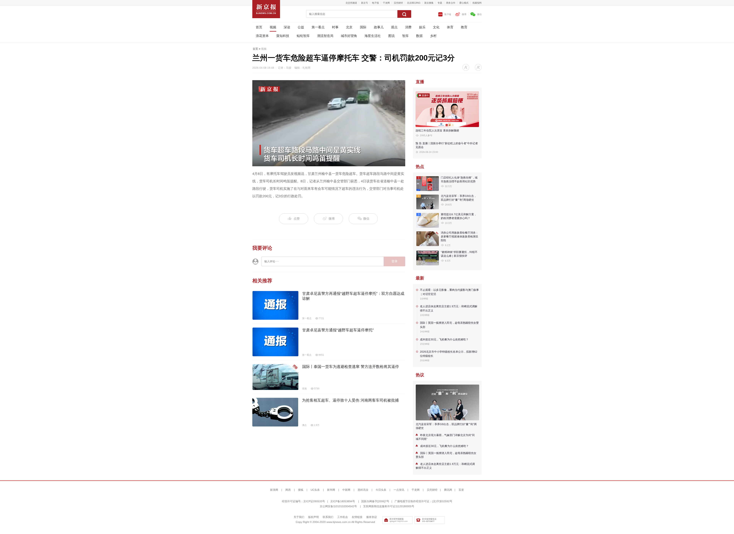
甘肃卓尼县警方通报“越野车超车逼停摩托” (338, 330)
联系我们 (328, 517)
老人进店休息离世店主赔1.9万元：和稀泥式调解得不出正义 (448, 308)
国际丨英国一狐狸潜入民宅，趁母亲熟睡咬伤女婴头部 (449, 325)
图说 (391, 36)
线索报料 (477, 3)
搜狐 (300, 489)
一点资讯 (399, 489)
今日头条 (381, 489)
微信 (479, 14)
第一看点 (318, 27)
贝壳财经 (398, 3)
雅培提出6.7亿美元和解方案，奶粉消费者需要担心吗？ (459, 216)
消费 (408, 27)
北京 (349, 27)
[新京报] (266, 9)
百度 (461, 489)
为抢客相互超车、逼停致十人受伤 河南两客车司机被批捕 (350, 400)
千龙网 (386, 3)
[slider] (325, 163)
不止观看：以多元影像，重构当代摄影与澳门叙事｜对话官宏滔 (449, 292)
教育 (464, 27)
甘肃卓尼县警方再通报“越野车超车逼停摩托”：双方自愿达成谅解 (353, 296)
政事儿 (379, 27)
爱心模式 (463, 3)
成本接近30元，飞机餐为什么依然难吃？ (444, 339)
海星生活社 (373, 36)
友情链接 (357, 517)
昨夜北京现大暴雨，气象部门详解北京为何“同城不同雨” (445, 437)
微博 (464, 14)
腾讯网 (448, 489)
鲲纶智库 (303, 36)
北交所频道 (351, 3)
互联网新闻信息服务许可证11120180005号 (388, 506)
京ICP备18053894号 (342, 501)
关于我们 (299, 517)
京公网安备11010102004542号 (338, 506)
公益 (301, 27)
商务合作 (450, 3)
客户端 (447, 14)
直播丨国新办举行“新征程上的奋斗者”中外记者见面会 (447, 145)
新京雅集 (429, 3)
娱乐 (422, 27)
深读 (287, 27)
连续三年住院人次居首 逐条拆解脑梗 (437, 130)
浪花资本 (262, 36)
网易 (288, 489)
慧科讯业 (363, 489)
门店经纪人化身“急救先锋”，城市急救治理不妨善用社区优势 (459, 179)
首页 (259, 27)
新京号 (364, 3)
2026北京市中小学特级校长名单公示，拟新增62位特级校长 (448, 353)
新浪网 (274, 489)
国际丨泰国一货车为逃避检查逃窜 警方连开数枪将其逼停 (350, 366)
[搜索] (404, 14)
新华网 (331, 489)
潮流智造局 (325, 36)
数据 (419, 36)
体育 (450, 27)
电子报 (375, 3)
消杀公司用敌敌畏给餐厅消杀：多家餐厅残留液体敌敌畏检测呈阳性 (459, 236)
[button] (465, 67)
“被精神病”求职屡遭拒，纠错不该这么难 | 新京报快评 (459, 253)
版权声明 (313, 517)
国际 (363, 27)
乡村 (433, 36)
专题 (440, 3)
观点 (394, 27)
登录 (394, 261)
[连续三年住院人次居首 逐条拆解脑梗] (447, 109)
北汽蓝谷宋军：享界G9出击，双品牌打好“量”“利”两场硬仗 (459, 197)
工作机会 (342, 517)
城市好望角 (349, 36)
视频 (273, 27)
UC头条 (315, 489)
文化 (436, 27)
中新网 (346, 489)
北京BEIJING (413, 3)
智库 (405, 36)
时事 (335, 27)
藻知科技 (282, 36)
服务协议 (371, 517)
